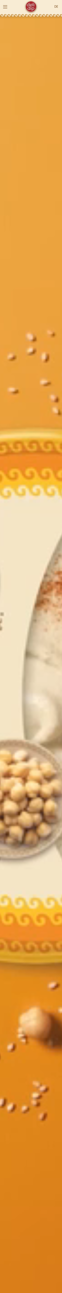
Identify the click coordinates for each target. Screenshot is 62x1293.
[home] (31, 7)
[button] (11, 7)
